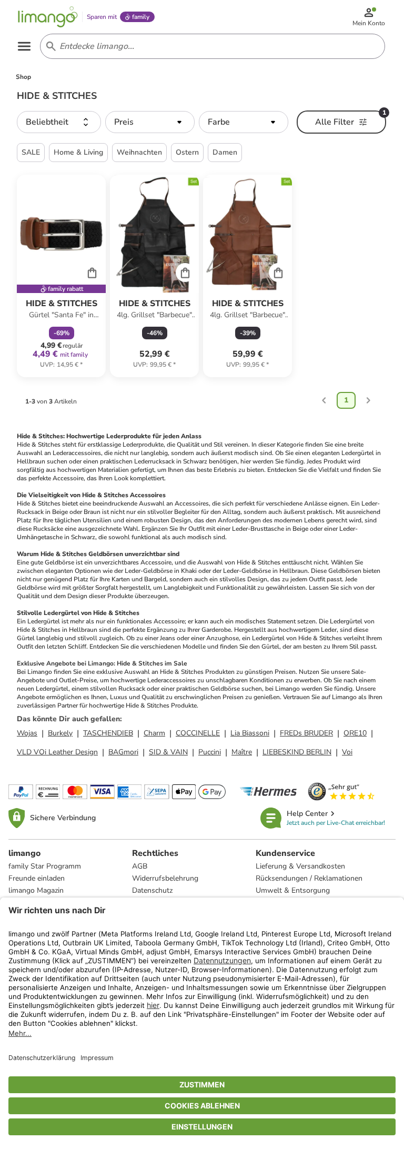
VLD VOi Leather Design (57, 752)
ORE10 (355, 733)
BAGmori (123, 752)
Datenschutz (152, 890)
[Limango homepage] (48, 16)
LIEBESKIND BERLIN (296, 752)
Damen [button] (225, 152)
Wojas (27, 733)
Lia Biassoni (249, 733)
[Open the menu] (24, 46)
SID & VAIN (168, 752)
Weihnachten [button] (139, 152)
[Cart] (92, 272)
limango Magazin (36, 890)
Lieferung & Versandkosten (300, 866)
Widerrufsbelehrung (165, 878)
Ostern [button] (187, 152)
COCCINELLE (198, 733)
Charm (154, 733)
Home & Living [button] (78, 152)
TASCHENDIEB (108, 733)
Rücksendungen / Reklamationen (309, 878)
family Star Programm (44, 866)
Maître (241, 752)
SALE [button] (31, 152)
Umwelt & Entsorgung (293, 890)
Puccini (209, 752)
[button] (59, 122)
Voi (347, 752)
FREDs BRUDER (306, 733)
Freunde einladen (36, 878)
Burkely (60, 733)
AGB (139, 866)
